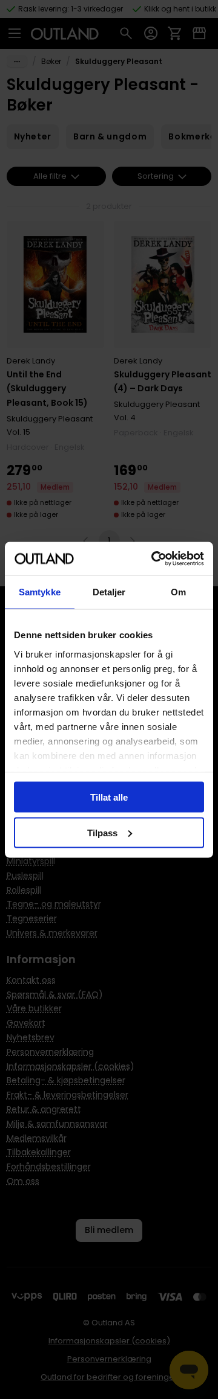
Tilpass (102, 832)
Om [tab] (178, 592)
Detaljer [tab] (109, 592)
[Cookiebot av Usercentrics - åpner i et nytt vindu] (154, 558)
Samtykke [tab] (40, 592)
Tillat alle (109, 797)
